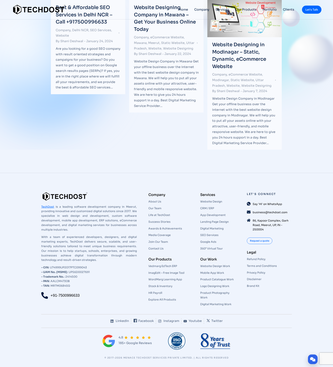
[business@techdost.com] (249, 212)
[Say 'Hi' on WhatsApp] (249, 204)
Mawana (140, 43)
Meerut (154, 43)
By (69, 41)
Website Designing (178, 48)
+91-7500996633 (65, 295)
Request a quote (259, 240)
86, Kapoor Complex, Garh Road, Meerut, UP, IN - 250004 (270, 225)
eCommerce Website (167, 37)
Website (62, 36)
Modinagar (220, 80)
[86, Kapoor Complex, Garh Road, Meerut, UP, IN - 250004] (249, 220)
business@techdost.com (270, 212)
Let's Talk (311, 9)
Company (141, 37)
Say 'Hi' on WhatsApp (267, 204)
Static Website (173, 43)
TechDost (47, 206)
